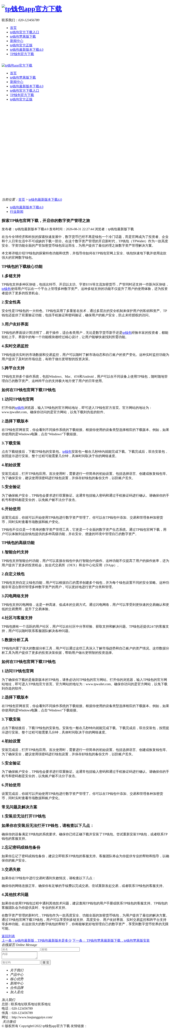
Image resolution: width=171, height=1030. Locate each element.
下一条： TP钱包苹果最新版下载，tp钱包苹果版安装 (111, 940)
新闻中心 (16, 41)
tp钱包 (6, 289)
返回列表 (8, 936)
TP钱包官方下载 (22, 54)
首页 (13, 28)
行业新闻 (16, 211)
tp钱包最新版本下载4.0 (26, 49)
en (3, 61)
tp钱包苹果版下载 (23, 36)
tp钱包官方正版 (21, 45)
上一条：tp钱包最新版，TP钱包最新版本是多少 (37, 940)
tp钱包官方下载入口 (24, 32)
